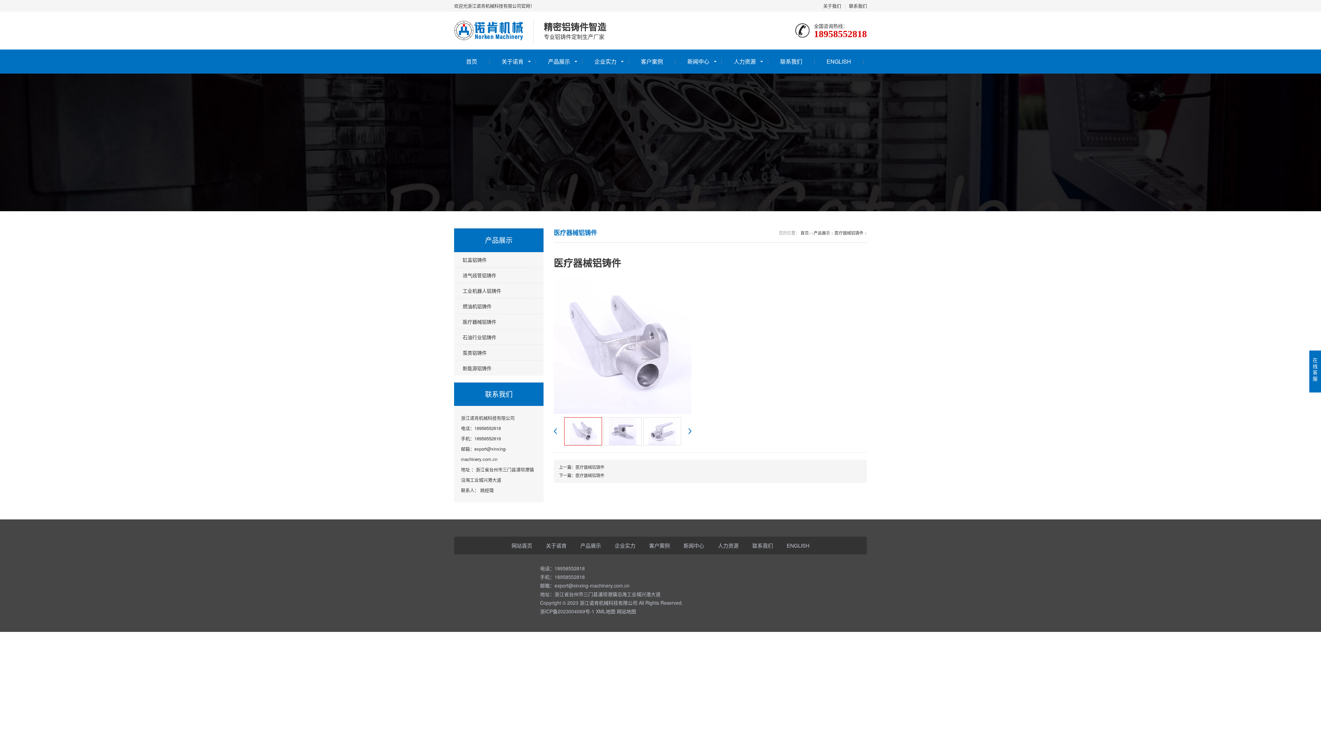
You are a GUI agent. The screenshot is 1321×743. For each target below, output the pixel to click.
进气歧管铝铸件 (479, 275)
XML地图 (605, 611)
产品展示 (559, 61)
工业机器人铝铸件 (482, 290)
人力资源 (745, 61)
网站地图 (626, 611)
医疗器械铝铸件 (479, 321)
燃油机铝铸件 (477, 306)
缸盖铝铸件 (475, 259)
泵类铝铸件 (475, 352)
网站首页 (522, 545)
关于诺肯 (513, 61)
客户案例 (652, 61)
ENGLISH (839, 61)
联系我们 (858, 5)
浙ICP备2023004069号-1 (567, 611)
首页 (471, 61)
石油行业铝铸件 (479, 337)
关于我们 (832, 5)
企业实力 (605, 61)
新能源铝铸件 (477, 368)
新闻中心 (698, 61)
